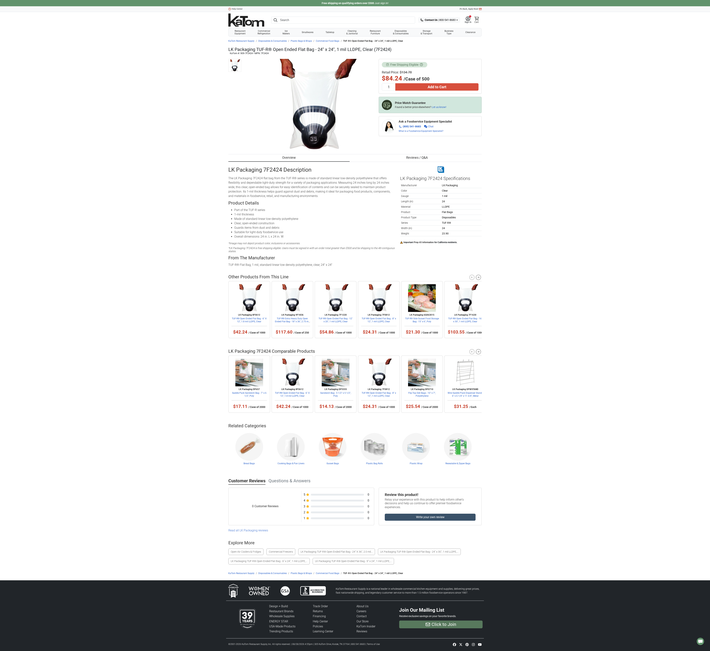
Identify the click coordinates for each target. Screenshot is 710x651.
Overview (289, 157)
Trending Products (281, 631)
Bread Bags (249, 463)
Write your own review (430, 517)
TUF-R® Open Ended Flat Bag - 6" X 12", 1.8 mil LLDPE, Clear (249, 320)
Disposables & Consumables (401, 32)
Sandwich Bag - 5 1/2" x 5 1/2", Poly (335, 394)
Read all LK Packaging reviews (248, 530)
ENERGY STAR (278, 621)
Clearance (470, 32)
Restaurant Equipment (240, 32)
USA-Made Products (282, 626)
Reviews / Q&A (417, 157)
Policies (318, 626)
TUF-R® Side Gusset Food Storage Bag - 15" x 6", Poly (422, 320)
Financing (319, 616)
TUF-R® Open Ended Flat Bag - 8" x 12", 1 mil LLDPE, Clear (379, 320)
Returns (318, 611)
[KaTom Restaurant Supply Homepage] (246, 20)
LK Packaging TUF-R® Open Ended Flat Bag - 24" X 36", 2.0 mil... (337, 551)
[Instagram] (473, 644)
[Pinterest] (467, 644)
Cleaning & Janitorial (352, 32)
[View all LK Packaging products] (441, 169)
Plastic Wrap (416, 463)
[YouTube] (480, 644)
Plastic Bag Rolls (374, 463)
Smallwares (307, 32)
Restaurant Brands (281, 611)
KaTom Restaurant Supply (241, 41)
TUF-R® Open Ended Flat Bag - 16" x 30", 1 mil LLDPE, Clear (465, 320)
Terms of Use (373, 644)
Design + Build (278, 606)
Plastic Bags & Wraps (301, 41)
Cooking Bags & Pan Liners (291, 463)
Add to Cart (437, 87)
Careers (361, 611)
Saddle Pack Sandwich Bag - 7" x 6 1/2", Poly (249, 394)
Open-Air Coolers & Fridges (246, 551)
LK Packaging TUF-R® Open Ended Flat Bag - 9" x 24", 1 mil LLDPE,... (353, 561)
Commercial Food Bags (327, 41)
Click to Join (444, 624)
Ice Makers (286, 32)
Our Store (362, 621)
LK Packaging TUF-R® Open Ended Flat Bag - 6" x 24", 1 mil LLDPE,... (269, 561)
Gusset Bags (333, 463)
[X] (460, 644)
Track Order (320, 606)
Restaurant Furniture (375, 32)
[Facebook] (454, 644)
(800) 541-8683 (412, 126)
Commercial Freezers (281, 551)
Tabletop (330, 32)
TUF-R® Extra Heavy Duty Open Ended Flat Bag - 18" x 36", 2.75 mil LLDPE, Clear (292, 321)
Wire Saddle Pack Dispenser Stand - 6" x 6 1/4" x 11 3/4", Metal (465, 394)
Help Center (237, 9)
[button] (468, 20)
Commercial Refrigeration (264, 32)
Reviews (361, 631)
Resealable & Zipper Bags (457, 463)
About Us (362, 606)
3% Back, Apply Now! (468, 9)
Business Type (448, 32)
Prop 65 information (424, 242)
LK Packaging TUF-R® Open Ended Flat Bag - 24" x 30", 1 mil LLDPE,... (419, 551)
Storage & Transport (426, 32)
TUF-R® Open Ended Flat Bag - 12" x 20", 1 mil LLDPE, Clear (336, 320)
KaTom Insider (365, 626)
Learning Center (323, 631)
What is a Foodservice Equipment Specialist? (421, 131)
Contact (361, 616)
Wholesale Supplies (282, 616)
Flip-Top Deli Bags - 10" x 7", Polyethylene (422, 394)
